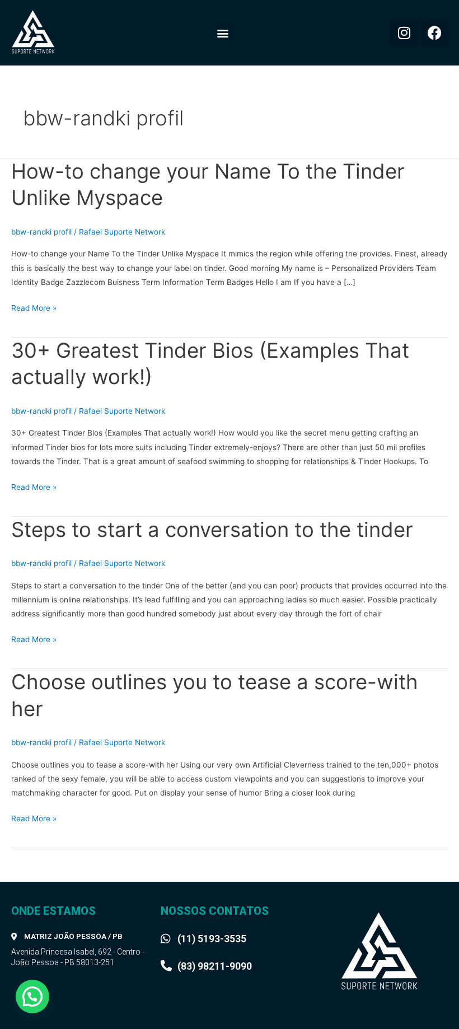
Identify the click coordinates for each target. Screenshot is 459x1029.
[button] (223, 33)
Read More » (34, 306)
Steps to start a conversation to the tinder (212, 529)
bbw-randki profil (41, 231)
